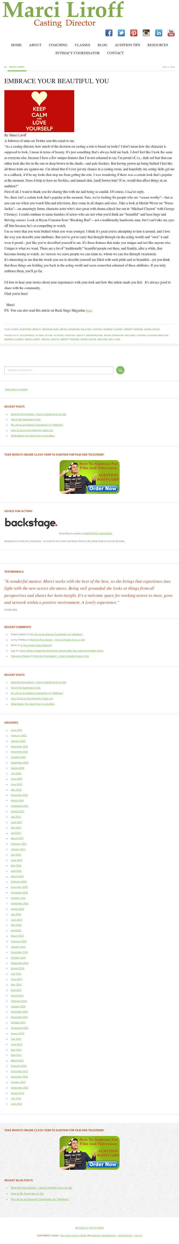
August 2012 (17, 1093)
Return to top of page (89, 1228)
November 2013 (19, 1017)
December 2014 (19, 952)
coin (13, 650)
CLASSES (82, 44)
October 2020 (18, 757)
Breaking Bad (50, 329)
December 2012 (19, 1071)
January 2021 (18, 741)
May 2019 (16, 789)
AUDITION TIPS (127, 44)
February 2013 (19, 1066)
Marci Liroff (38, 14)
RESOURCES (158, 44)
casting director (157, 335)
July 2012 (16, 1098)
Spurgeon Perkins (20, 656)
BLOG (102, 44)
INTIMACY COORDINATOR (77, 53)
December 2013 (19, 1011)
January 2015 (18, 946)
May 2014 (16, 984)
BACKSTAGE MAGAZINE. (98, 533)
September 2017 (19, 806)
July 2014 (16, 973)
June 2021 (16, 730)
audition (70, 335)
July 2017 (16, 816)
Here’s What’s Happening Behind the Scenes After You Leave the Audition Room (61, 650)
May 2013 (16, 1049)
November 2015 (19, 892)
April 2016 (16, 871)
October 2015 (18, 898)
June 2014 (16, 979)
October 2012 (18, 1082)
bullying (86, 329)
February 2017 (19, 843)
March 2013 (17, 1060)
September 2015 (19, 903)
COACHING (58, 44)
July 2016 (16, 854)
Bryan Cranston (70, 329)
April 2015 (16, 930)
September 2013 (19, 1028)
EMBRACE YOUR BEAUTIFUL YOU (56, 80)
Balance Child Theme (73, 1235)
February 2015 (19, 941)
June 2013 (16, 1044)
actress (59, 335)
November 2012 (19, 1076)
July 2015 (16, 914)
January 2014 (18, 1006)
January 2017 (18, 849)
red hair (102, 339)
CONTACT (115, 53)
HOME (16, 44)
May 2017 (16, 827)
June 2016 (16, 860)
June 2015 (16, 919)
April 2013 (16, 1055)
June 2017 (16, 822)
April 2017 (16, 833)
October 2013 (18, 1022)
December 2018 (19, 795)
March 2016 (17, 876)
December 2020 (19, 746)
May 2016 (16, 865)
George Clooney (113, 329)
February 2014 (19, 1001)
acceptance (27, 335)
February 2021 (19, 735)
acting (40, 335)
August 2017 (17, 811)
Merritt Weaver (133, 329)
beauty (37, 329)
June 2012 (16, 1103)
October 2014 (18, 957)
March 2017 (17, 838)
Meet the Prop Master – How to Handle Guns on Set (38, 414)
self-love (114, 339)
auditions (25, 329)
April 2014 (16, 990)
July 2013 (16, 1039)
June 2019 (16, 784)
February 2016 (19, 881)
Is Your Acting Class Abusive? (36, 645)
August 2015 (17, 909)
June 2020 (16, 779)
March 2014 (17, 995)
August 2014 (17, 968)
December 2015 (19, 887)
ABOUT (35, 44)
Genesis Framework (103, 1235)
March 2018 (17, 800)
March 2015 (17, 936)
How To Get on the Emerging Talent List (32, 430)
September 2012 (19, 1087)
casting (97, 329)
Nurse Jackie (152, 329)
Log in (138, 1235)
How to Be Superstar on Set (25, 419)
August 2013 (17, 1033)
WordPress (125, 1235)
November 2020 (19, 751)
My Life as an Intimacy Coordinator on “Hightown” (37, 425)
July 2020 (16, 773)
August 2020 (17, 768)
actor (48, 335)
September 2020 (19, 762)
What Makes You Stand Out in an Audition (33, 435)
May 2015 (16, 925)
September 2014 (19, 963)
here (89, 310)
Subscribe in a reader (16, 389)
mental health (50, 339)
